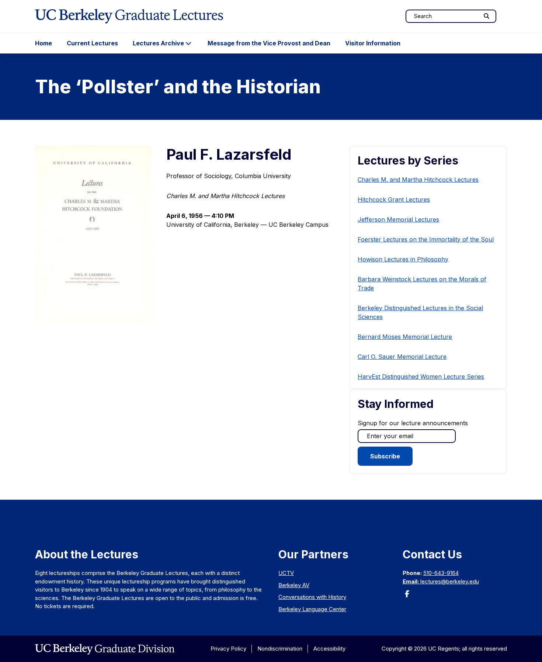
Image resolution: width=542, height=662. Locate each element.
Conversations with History (312, 596)
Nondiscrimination (279, 648)
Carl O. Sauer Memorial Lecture (402, 356)
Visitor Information (372, 43)
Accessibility (329, 648)
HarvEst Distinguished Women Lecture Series (421, 376)
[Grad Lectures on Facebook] (407, 596)
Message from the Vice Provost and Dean (269, 43)
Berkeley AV (293, 585)
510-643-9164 (441, 572)
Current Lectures (92, 43)
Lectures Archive (158, 43)
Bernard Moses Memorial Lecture (405, 336)
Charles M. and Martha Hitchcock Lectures (418, 179)
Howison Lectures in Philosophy (403, 259)
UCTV (286, 572)
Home (43, 43)
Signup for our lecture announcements (413, 423)
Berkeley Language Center (312, 609)
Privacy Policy (228, 648)
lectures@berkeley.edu (449, 581)
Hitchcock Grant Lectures (394, 199)
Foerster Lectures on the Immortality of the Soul (426, 239)
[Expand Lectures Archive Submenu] (188, 43)
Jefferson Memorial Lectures (398, 219)
